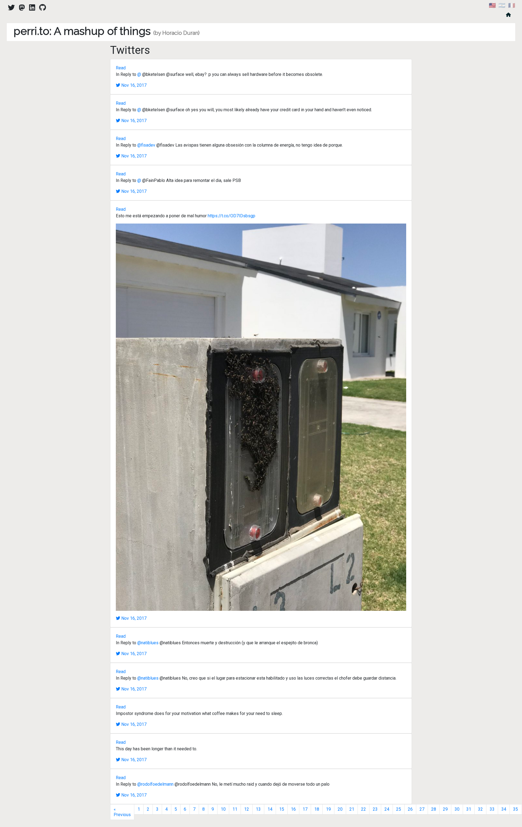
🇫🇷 (511, 5)
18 (316, 809)
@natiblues (148, 642)
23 (375, 809)
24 (386, 809)
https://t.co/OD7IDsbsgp (231, 215)
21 (351, 809)
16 (293, 809)
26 (410, 809)
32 (480, 809)
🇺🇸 (492, 5)
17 (305, 809)
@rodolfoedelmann (155, 784)
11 (234, 809)
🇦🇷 (501, 5)
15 (281, 809)
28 (433, 809)
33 (492, 809)
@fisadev (146, 145)
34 (503, 809)
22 (363, 809)
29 (445, 809)
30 (457, 809)
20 (340, 809)
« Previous (122, 812)
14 (270, 809)
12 (246, 809)
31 (468, 809)
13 (258, 809)
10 (223, 809)
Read (121, 67)
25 (398, 809)
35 (515, 809)
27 (422, 809)
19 (328, 809)
